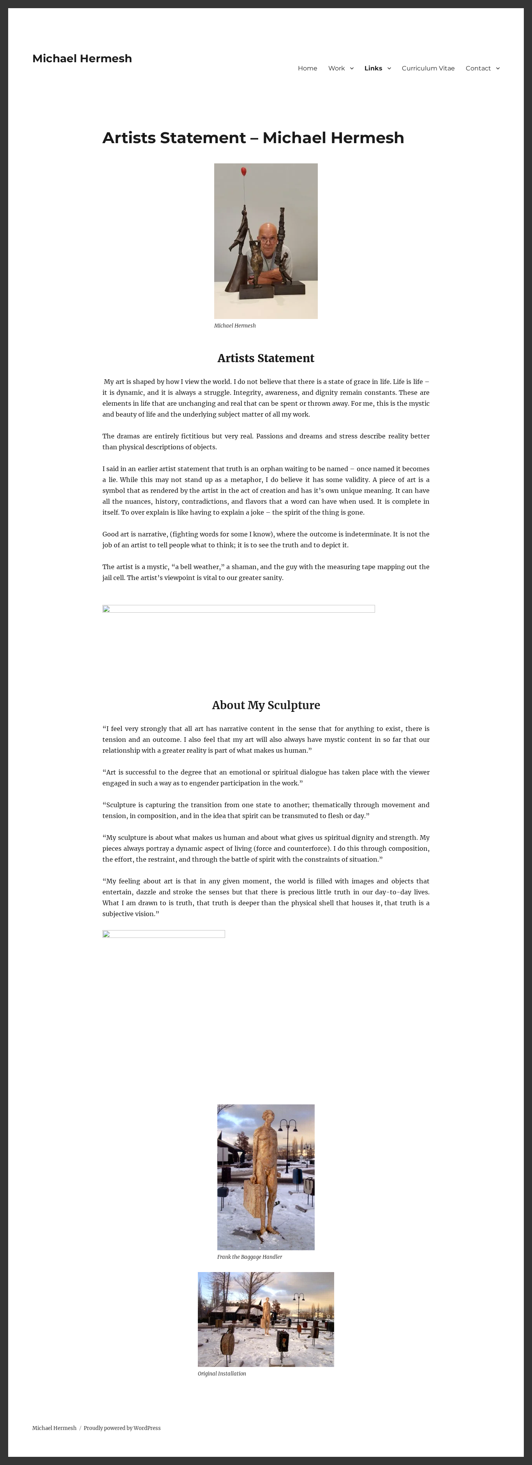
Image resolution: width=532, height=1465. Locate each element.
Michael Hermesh (82, 58)
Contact (478, 68)
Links (373, 68)
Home (307, 68)
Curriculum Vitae (428, 68)
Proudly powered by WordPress (122, 1428)
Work (336, 68)
